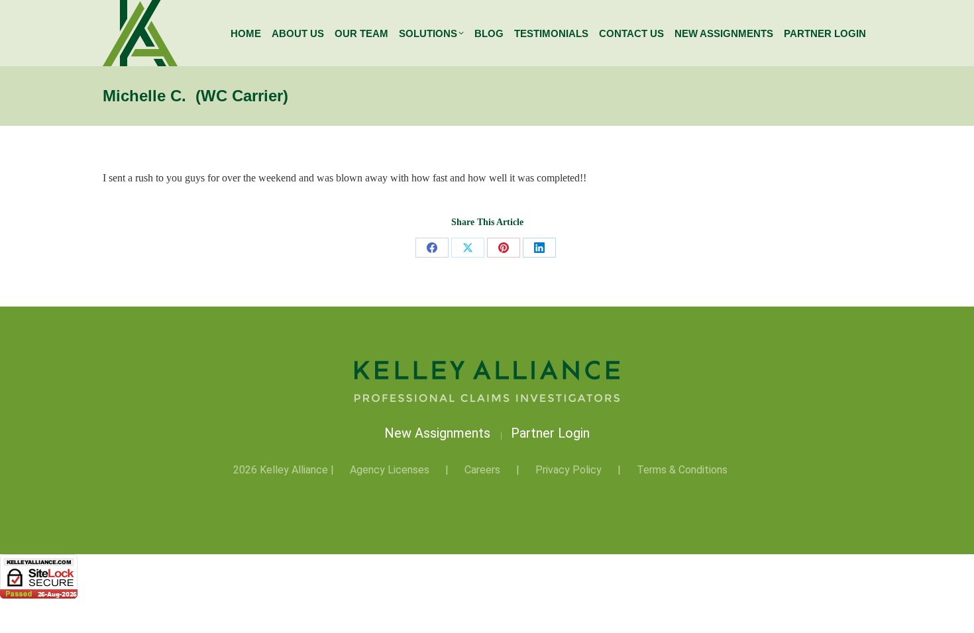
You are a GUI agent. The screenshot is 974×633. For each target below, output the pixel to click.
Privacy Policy (568, 469)
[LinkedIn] (539, 248)
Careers (482, 469)
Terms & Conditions (682, 469)
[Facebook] (432, 248)
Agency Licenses (389, 469)
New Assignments (439, 433)
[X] (467, 248)
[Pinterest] (503, 248)
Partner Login (550, 433)
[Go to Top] (954, 613)
